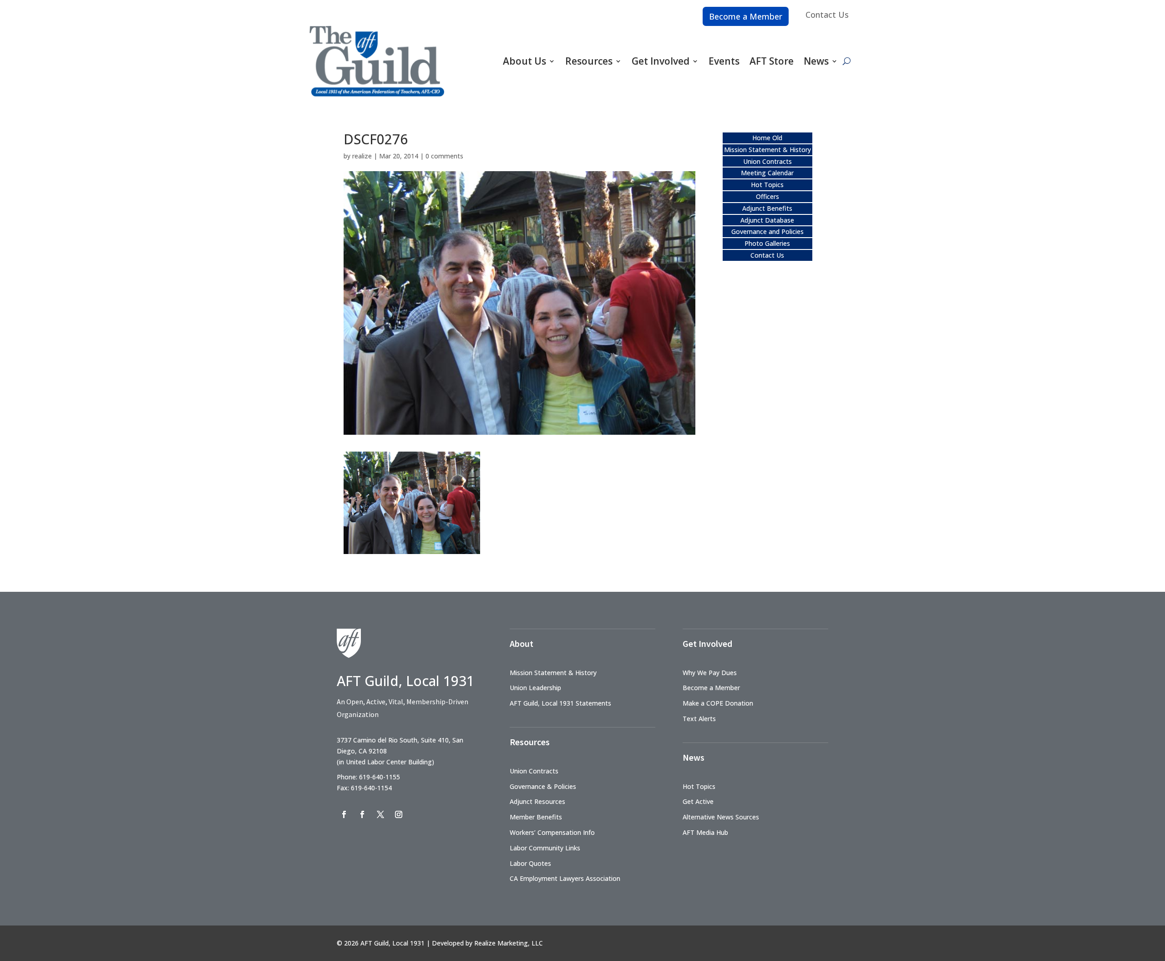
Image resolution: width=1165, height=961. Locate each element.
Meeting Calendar (767, 172)
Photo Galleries (767, 243)
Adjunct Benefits (767, 208)
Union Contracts (767, 161)
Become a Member (745, 16)
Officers (767, 196)
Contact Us (827, 14)
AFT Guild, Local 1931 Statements (560, 703)
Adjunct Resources (537, 801)
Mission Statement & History (767, 149)
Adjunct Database (767, 220)
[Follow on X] (380, 814)
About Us (524, 61)
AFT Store (772, 61)
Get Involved (660, 61)
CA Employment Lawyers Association (565, 878)
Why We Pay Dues (710, 672)
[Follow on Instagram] (398, 814)
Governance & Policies (543, 786)
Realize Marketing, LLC (508, 943)
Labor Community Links (545, 848)
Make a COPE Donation (718, 703)
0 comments (444, 156)
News (816, 61)
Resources (589, 61)
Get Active (698, 801)
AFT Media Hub (705, 832)
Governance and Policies (767, 231)
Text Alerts (699, 718)
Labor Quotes (530, 863)
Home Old (767, 137)
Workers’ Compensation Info (552, 832)
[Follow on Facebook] (344, 814)
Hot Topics (767, 184)
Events (724, 61)
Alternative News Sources (721, 817)
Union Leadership (535, 687)
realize (362, 156)
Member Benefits (536, 817)
